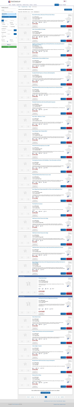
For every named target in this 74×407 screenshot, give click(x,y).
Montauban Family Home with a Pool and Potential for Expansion (43, 101)
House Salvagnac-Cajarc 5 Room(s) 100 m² (39, 131)
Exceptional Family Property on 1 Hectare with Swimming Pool (43, 72)
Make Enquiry (69, 26)
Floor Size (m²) (4, 32)
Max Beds (11, 22)
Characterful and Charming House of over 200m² (41, 145)
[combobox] (9, 12)
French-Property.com (15, 404)
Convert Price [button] (35, 26)
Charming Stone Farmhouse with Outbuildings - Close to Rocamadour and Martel (46, 160)
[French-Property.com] (14, 2)
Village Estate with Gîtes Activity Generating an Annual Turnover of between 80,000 (47, 87)
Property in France (57, 404)
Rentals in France (62, 404)
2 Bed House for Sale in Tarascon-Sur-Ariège (40, 218)
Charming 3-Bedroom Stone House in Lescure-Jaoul (41, 174)
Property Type (4, 36)
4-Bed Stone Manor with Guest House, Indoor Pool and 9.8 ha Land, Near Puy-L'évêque (47, 247)
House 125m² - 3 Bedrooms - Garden (38, 116)
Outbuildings (13, 26)
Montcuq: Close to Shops (36, 375)
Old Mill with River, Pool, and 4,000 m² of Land (40, 58)
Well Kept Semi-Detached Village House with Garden (48, 298)
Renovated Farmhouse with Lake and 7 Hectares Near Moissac (43, 14)
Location (3, 10)
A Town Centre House (42, 278)
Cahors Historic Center (36, 316)
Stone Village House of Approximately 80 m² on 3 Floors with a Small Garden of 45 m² (47, 189)
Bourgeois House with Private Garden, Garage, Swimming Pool (43, 360)
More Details (63, 26)
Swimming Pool (4, 26)
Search (9, 46)
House (9, 44)
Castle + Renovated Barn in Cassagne (38, 29)
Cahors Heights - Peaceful (37, 345)
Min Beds (3, 22)
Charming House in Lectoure (37, 203)
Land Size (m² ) (4, 28)
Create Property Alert (68, 9)
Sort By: (32, 11)
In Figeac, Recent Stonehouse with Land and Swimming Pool (42, 331)
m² (15, 30)
